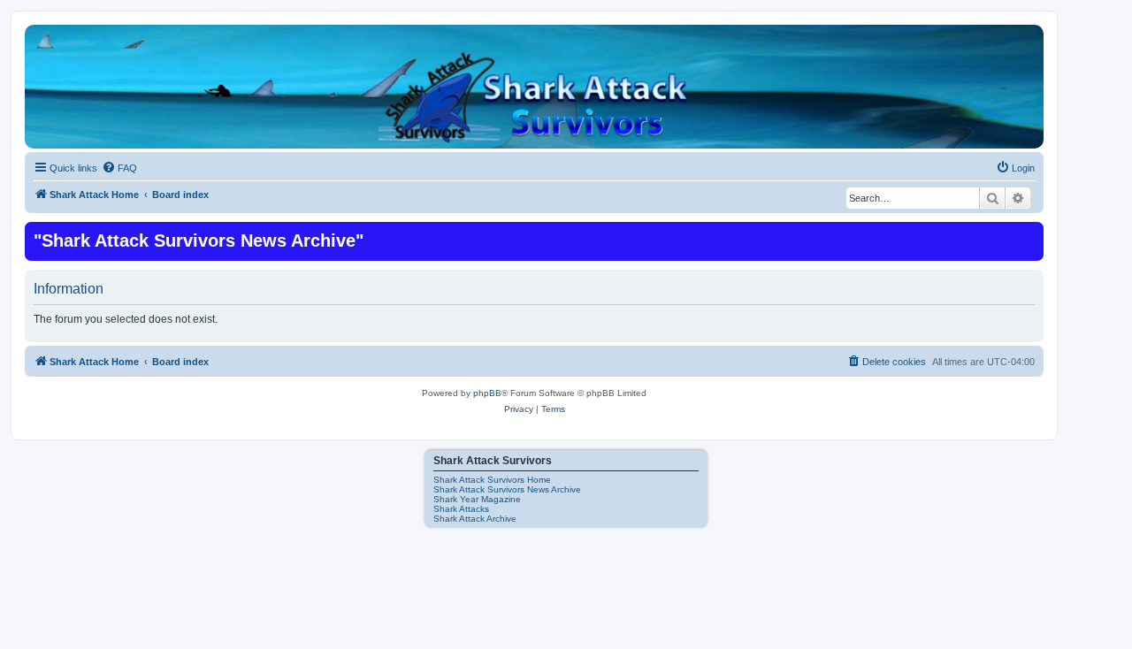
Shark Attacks (461, 509)
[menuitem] (119, 168)
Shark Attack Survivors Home (492, 480)
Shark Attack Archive (474, 518)
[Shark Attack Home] (534, 96)
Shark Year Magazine (477, 499)
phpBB (487, 393)
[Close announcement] (1028, 233)
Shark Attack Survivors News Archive (507, 489)
